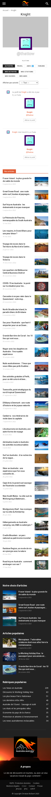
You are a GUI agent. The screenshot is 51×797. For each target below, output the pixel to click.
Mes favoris (10, 76)
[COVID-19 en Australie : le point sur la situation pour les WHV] (41, 286)
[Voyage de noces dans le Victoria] (41, 260)
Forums (41, 66)
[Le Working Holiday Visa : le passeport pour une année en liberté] (9, 656)
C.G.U (24, 786)
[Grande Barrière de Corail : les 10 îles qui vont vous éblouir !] (41, 339)
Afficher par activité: (11, 83)
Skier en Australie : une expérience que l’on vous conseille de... (14, 471)
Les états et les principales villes (17, 708)
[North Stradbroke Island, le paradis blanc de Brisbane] (41, 313)
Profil (20, 66)
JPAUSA (19, 789)
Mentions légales (12, 786)
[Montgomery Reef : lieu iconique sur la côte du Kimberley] (41, 512)
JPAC (26, 789)
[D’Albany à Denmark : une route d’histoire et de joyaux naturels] (41, 406)
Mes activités (11, 72)
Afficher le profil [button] (30, 120)
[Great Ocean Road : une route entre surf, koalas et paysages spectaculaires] (41, 195)
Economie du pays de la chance (16, 712)
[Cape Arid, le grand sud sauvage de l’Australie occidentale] (41, 486)
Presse (40, 786)
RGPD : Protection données (20, 783)
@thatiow (29, 115)
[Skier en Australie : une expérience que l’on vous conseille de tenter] (41, 471)
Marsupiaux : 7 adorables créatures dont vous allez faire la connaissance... (33, 642)
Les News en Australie (12, 688)
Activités (9, 66)
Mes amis (23, 76)
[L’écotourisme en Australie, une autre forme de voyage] (41, 432)
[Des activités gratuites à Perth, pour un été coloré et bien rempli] (41, 380)
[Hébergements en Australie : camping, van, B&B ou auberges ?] (41, 525)
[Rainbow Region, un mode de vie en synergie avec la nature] (41, 552)
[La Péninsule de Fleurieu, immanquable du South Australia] (41, 221)
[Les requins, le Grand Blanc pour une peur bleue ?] (41, 234)
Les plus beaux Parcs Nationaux (17, 696)
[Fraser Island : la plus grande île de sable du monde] (41, 181)
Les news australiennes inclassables (18, 720)
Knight (24, 92)
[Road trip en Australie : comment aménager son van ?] (41, 565)
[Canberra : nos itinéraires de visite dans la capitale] (41, 419)
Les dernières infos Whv (13, 700)
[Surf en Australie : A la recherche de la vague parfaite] (41, 458)
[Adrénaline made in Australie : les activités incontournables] (41, 445)
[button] (47, 3)
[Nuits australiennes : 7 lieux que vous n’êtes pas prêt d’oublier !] (41, 366)
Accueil (5, 10)
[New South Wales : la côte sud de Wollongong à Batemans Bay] (41, 499)
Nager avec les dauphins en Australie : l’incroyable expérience (15, 351)
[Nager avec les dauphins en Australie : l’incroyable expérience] (41, 352)
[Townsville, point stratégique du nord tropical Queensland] (41, 393)
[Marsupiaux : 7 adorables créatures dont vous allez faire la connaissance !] (9, 643)
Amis (30, 66)
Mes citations (27, 72)
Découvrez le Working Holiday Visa (18, 692)
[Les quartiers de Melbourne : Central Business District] (41, 273)
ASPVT (32, 789)
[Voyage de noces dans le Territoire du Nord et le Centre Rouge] (41, 247)
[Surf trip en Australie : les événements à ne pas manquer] (41, 208)
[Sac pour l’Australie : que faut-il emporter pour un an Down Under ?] (41, 326)
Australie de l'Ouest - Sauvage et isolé (19, 704)
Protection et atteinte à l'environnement (20, 716)
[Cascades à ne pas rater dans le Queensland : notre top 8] (41, 299)
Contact (32, 786)
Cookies (36, 783)
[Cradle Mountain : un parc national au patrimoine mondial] (41, 538)
